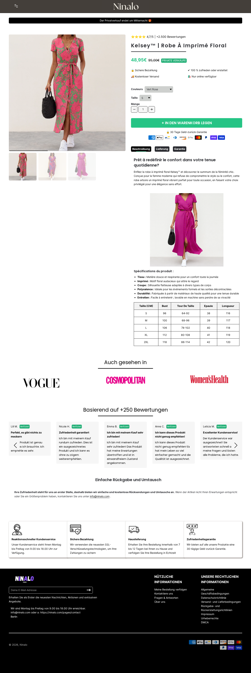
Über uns (159, 601)
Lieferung (162, 148)
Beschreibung (141, 148)
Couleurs (137, 89)
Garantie (179, 148)
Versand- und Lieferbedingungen (221, 601)
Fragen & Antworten (166, 597)
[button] (15, 445)
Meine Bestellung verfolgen (170, 589)
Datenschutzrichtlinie (213, 597)
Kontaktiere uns (163, 593)
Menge (135, 103)
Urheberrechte (209, 618)
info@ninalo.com (100, 496)
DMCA (205, 622)
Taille (134, 97)
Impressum (207, 614)
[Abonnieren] (89, 590)
